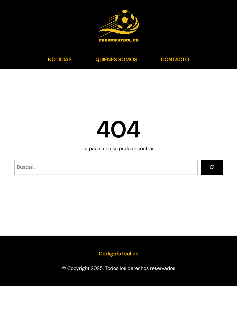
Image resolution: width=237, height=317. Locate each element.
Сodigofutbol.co (119, 253)
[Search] (212, 167)
